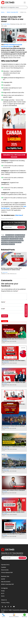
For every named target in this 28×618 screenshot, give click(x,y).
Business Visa (5, 576)
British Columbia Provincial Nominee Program (11, 45)
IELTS (2, 593)
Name (3, 302)
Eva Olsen (5, 340)
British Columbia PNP (12, 12)
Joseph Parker (5, 272)
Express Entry (5, 565)
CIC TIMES (9, 610)
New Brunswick (5, 582)
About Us (4, 600)
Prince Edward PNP (7, 572)
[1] (2, 7)
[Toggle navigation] (25, 2)
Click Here (18, 215)
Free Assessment (26, 310)
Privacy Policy (5, 602)
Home (2, 12)
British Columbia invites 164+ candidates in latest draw (11, 269)
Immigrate (4, 588)
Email (3, 309)
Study (3, 591)
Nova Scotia (4, 570)
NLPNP (3, 579)
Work (2, 596)
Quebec (3, 567)
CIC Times (5, 491)
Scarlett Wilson (6, 24)
